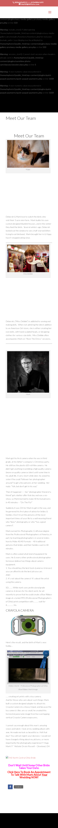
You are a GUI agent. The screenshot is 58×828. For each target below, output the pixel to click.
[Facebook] (10, 787)
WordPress (29, 824)
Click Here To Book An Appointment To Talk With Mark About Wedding (29, 774)
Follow (18, 787)
